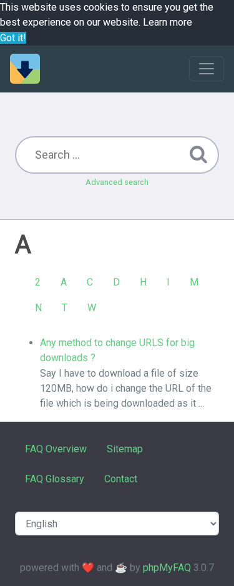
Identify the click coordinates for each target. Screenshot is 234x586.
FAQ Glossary (54, 479)
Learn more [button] (167, 22)
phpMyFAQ (167, 568)
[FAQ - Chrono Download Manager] (25, 69)
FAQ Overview (56, 449)
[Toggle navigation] (206, 68)
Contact (120, 479)
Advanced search (117, 182)
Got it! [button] (13, 38)
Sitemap (125, 449)
